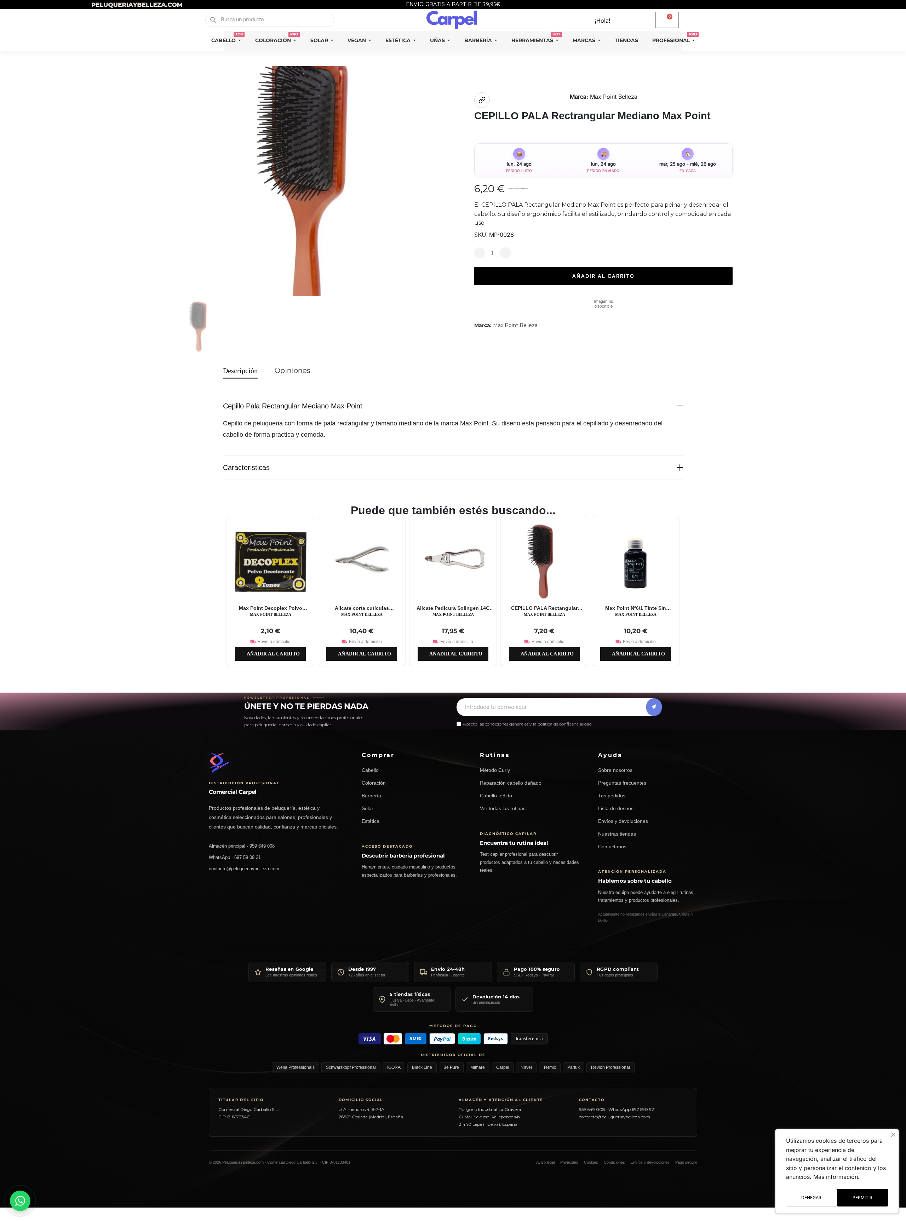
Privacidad (569, 1162)
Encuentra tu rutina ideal (514, 842)
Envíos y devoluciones (623, 821)
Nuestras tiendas (617, 834)
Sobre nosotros (615, 770)
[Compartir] (482, 100)
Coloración (374, 783)
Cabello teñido (496, 795)
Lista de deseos (615, 808)
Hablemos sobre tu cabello (635, 880)
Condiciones (614, 1162)
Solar (367, 808)
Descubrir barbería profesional (403, 855)
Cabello (370, 770)
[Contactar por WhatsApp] (20, 1201)
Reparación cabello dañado (510, 783)
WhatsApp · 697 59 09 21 (235, 857)
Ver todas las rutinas (503, 808)
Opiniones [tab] (292, 370)
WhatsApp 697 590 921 (631, 1109)
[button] (667, 20)
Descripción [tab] (240, 370)
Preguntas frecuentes (622, 783)
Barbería (371, 795)
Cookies (591, 1162)
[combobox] (270, 20)
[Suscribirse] (654, 707)
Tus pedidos (611, 795)
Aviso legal (545, 1162)
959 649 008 (592, 1109)
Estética (370, 821)
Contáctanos (612, 846)
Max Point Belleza (613, 96)
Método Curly (495, 770)
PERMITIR (862, 1197)
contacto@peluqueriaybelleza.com (244, 868)
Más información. (836, 1176)
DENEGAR (811, 1197)
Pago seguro (686, 1162)
